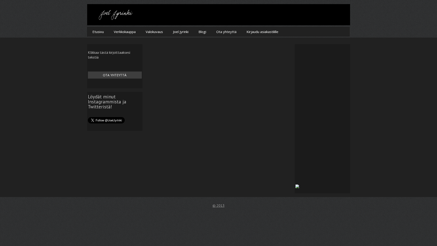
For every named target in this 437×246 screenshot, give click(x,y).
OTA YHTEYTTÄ (115, 75)
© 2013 (219, 205)
